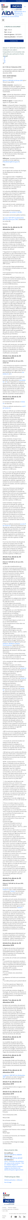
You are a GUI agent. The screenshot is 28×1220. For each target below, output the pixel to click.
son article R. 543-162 (16, 212)
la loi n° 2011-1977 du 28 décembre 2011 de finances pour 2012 (13, 218)
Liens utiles (5, 1210)
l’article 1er (23, 668)
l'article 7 (20, 907)
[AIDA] (8, 13)
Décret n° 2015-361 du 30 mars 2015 (13, 80)
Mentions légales (12, 1207)
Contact (4, 1207)
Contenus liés (14, 41)
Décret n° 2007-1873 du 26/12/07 (13, 1158)
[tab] (3, 20)
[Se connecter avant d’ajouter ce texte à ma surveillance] (3, 63)
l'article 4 (12, 891)
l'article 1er (6, 889)
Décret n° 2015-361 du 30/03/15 (13, 1154)
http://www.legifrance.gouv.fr (11, 161)
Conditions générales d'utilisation (10, 1209)
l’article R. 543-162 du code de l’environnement (11, 644)
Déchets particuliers (10, 1180)
